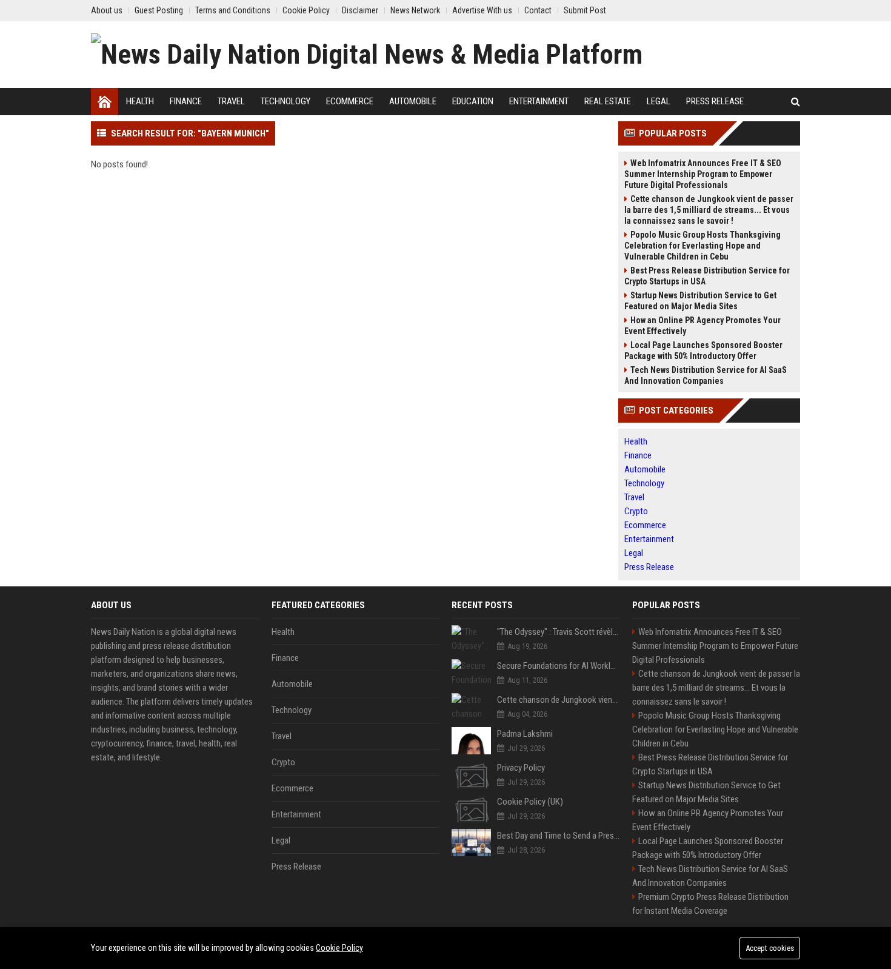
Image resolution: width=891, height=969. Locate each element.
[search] (795, 101)
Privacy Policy (521, 767)
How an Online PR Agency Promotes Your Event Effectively (702, 325)
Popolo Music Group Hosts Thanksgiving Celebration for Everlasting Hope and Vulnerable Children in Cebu (702, 245)
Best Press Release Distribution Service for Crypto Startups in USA (707, 276)
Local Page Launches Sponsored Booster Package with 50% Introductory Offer (703, 350)
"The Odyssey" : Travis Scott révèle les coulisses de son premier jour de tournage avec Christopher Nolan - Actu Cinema (558, 631)
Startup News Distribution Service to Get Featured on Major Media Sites (700, 300)
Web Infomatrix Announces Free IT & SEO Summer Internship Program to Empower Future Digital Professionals (702, 174)
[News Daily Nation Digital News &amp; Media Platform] (366, 54)
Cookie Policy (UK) (530, 801)
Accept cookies (770, 948)
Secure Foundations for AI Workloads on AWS (558, 665)
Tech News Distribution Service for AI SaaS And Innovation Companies (705, 375)
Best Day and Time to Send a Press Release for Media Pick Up (558, 835)
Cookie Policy (339, 948)
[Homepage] (104, 101)
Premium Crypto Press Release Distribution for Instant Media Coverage (710, 903)
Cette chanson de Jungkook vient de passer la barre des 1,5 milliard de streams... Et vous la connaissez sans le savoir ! (708, 210)
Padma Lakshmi (525, 733)
